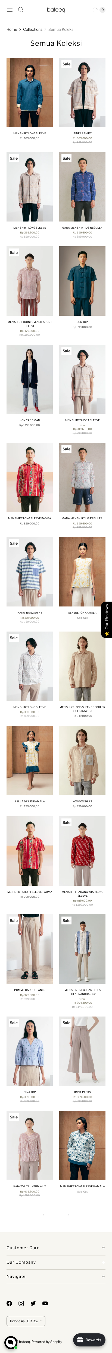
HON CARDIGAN (30, 420)
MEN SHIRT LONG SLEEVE (29, 133)
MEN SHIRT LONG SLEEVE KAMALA (82, 1186)
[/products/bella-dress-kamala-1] (30, 760)
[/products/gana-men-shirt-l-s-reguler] (82, 477)
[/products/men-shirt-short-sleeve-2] (82, 379)
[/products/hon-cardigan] (30, 379)
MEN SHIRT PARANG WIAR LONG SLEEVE (82, 893)
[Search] (20, 9)
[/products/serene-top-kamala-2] (82, 571)
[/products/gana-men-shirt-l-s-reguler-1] (82, 187)
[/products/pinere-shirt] (82, 92)
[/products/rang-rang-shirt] (30, 571)
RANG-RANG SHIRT (29, 612)
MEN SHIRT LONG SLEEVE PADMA (29, 518)
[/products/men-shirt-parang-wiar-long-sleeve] (82, 851)
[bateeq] (56, 9)
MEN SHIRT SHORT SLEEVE (82, 420)
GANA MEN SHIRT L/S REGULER (82, 227)
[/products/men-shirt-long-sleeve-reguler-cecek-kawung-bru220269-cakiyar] (82, 666)
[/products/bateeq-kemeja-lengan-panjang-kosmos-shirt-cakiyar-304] (82, 760)
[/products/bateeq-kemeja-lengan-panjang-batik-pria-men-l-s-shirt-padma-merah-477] (30, 477)
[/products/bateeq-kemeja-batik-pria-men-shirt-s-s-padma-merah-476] (30, 851)
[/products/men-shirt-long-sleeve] (30, 92)
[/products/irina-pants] (82, 1051)
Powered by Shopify (47, 1342)
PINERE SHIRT (82, 133)
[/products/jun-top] (82, 281)
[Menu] (9, 9)
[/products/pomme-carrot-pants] (30, 949)
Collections (32, 29)
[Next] (68, 1215)
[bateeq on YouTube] (48, 1303)
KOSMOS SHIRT (82, 801)
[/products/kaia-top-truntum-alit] (30, 1145)
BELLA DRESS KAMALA (30, 801)
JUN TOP (82, 321)
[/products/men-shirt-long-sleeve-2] (30, 187)
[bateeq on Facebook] (12, 1303)
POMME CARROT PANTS (29, 989)
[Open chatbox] (10, 1342)
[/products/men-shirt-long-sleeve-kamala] (82, 1145)
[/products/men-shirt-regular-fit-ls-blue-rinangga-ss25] (82, 949)
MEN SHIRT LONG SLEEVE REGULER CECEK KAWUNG (82, 709)
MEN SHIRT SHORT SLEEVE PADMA (29, 891)
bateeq (24, 1342)
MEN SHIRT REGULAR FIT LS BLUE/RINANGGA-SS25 (82, 991)
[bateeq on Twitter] (36, 1303)
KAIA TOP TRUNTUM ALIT (29, 1186)
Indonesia (24, 1321)
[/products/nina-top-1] (30, 1051)
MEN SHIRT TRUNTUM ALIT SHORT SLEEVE (30, 323)
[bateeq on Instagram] (24, 1303)
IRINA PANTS (82, 1092)
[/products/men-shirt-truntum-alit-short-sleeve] (30, 281)
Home (12, 29)
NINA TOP (30, 1092)
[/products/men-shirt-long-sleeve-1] (30, 666)
